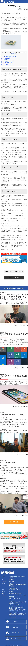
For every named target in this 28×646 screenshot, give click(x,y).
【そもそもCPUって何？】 (8, 56)
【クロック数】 (5, 58)
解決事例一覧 (14, 522)
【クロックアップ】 (7, 62)
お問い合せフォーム (16, 638)
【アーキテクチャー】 (7, 64)
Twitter (15, 621)
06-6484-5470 (15, 632)
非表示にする (14, 53)
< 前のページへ (9, 271)
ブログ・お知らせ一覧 (14, 277)
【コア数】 (4, 59)
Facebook (15, 627)
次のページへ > (19, 271)
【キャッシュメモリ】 (7, 61)
